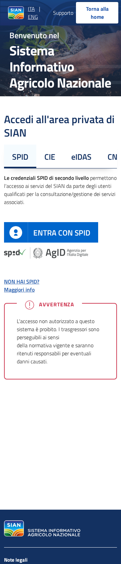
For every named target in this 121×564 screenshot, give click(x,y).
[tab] (20, 156)
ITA (31, 9)
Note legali (16, 560)
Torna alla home (97, 13)
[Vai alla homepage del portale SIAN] (41, 528)
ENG (33, 17)
